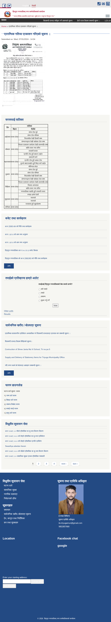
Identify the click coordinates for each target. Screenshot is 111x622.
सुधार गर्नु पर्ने (45, 300)
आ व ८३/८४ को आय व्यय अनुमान (16, 234)
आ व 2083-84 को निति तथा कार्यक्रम (18, 226)
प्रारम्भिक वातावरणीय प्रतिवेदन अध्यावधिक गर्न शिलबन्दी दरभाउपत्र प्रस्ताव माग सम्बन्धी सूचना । (37, 333)
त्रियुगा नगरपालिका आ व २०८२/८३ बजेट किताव (21, 250)
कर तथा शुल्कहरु (11, 522)
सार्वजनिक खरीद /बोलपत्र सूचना (17, 514)
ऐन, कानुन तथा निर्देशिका (14, 518)
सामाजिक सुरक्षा (10, 490)
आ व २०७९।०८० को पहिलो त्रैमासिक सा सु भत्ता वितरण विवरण (26, 451)
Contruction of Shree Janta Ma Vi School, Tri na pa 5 (27, 349)
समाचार (7, 510)
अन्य (8, 266)
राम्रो (42, 293)
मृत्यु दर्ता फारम (11, 413)
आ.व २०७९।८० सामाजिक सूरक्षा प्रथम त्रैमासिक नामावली (25, 456)
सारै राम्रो (44, 289)
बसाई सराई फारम (12, 408)
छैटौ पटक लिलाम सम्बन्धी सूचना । (85, 21)
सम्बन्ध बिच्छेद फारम (13, 404)
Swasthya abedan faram (15, 446)
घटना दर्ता (8, 485)
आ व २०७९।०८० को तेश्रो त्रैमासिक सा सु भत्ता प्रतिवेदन (25, 436)
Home (3, 26)
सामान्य (43, 296)
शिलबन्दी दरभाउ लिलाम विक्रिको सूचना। (18, 341)
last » (75, 464)
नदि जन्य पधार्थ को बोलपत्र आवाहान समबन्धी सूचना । (23, 365)
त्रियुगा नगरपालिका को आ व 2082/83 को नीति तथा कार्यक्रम (26, 258)
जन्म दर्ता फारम (11, 395)
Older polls (8, 311)
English (25, 5)
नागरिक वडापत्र (10, 494)
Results (7, 314)
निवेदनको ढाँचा (10, 498)
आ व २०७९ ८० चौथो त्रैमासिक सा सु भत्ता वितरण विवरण (24, 431)
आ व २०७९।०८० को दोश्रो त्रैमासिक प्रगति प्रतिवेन (23, 441)
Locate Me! (37, 581)
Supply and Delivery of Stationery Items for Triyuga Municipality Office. (35, 357)
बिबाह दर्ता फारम (11, 400)
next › (63, 464)
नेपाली (34, 5)
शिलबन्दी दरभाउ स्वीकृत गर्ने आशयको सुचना (54, 21)
